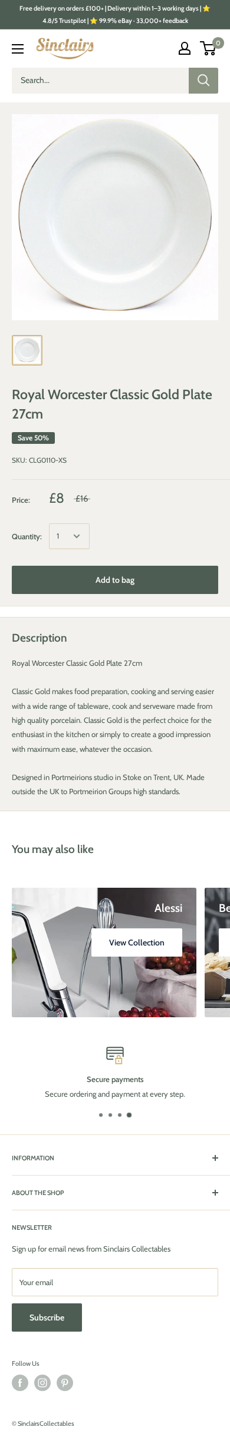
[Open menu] (18, 49)
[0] (208, 48)
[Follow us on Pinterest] (65, 1383)
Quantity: (27, 536)
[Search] (203, 81)
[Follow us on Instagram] (42, 1383)
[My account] (184, 48)
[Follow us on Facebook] (20, 1383)
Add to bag (115, 580)
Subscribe (46, 1317)
